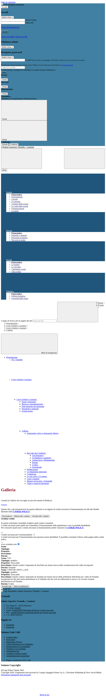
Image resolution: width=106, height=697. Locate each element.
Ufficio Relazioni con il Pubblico (19, 644)
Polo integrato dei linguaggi (33, 406)
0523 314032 (15, 608)
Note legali (10, 639)
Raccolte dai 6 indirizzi (36, 453)
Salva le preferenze (21, 586)
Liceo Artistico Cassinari (16, 326)
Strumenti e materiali (30, 409)
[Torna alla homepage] (53, 147)
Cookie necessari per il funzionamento (17, 535)
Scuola (101, 305)
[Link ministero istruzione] (12, 4)
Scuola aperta (27, 411)
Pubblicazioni (32, 469)
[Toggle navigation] (21, 158)
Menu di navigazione (49, 353)
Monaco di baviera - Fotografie (39, 481)
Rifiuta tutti (22, 516)
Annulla (5, 145)
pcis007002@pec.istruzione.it (33, 612)
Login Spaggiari (67, 65)
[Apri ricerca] (84, 158)
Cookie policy (12, 637)
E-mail (28, 60)
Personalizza (7, 516)
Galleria (25, 431)
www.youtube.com (9, 544)
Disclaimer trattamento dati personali (16, 675)
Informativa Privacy (14, 642)
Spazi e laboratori (29, 402)
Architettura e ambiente (41, 458)
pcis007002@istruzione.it (32, 610)
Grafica (35, 465)
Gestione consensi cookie (16, 653)
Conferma (13, 145)
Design (35, 462)
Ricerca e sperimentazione (32, 404)
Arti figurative (38, 455)
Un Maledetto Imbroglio (37, 472)
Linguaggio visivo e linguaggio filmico (43, 433)
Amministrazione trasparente (17, 656)
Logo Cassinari (33, 479)
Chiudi (4, 80)
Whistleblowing (12, 651)
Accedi (4, 7)
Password (29, 23)
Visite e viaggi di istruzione (38, 483)
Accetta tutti (40, 516)
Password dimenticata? (10, 27)
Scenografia (37, 467)
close (4, 170)
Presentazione (11, 323)
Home (100, 303)
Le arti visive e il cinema (37, 476)
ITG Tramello (17, 360)
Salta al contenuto (8, 2)
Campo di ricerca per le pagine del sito (16, 321)
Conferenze (31, 474)
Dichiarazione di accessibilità (18, 646)
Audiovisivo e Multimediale (43, 460)
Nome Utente (30, 20)
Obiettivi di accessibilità (16, 649)
